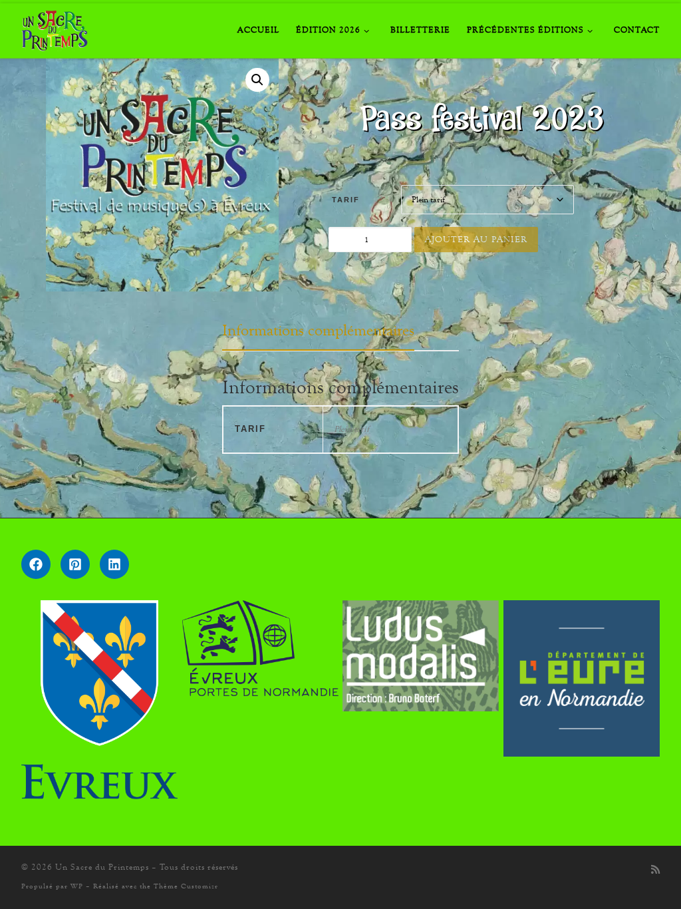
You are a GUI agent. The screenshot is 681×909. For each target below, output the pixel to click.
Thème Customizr (186, 886)
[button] (257, 80)
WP (76, 886)
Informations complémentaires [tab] (318, 330)
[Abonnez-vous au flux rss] (655, 870)
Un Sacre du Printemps (102, 867)
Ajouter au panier (476, 240)
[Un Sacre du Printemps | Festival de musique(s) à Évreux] (54, 27)
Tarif (346, 200)
